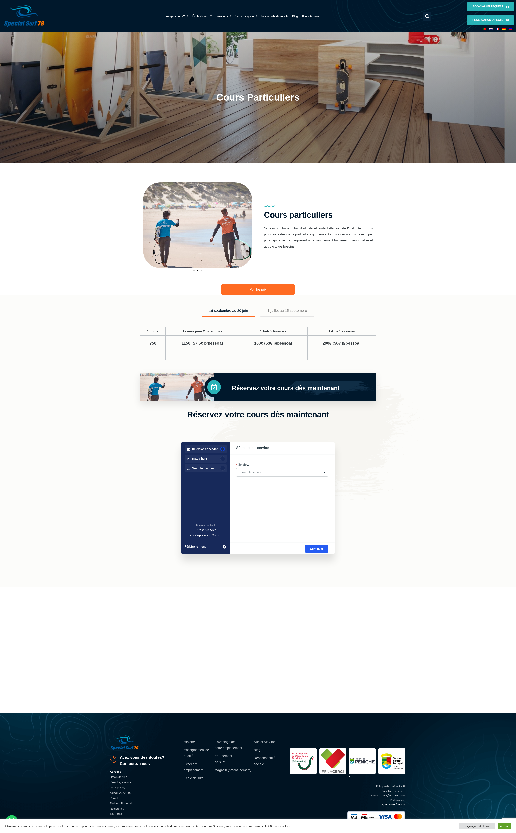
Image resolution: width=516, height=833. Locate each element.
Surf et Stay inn (265, 742)
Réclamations (397, 800)
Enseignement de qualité (196, 753)
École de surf (193, 778)
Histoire (189, 742)
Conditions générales (393, 791)
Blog (257, 750)
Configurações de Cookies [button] (477, 826)
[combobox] (280, 470)
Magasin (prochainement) (233, 770)
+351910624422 (205, 530)
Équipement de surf (223, 759)
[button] (427, 16)
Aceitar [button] (504, 826)
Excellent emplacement (193, 767)
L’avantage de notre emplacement (228, 745)
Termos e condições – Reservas (387, 795)
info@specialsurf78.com (205, 535)
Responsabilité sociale (264, 761)
